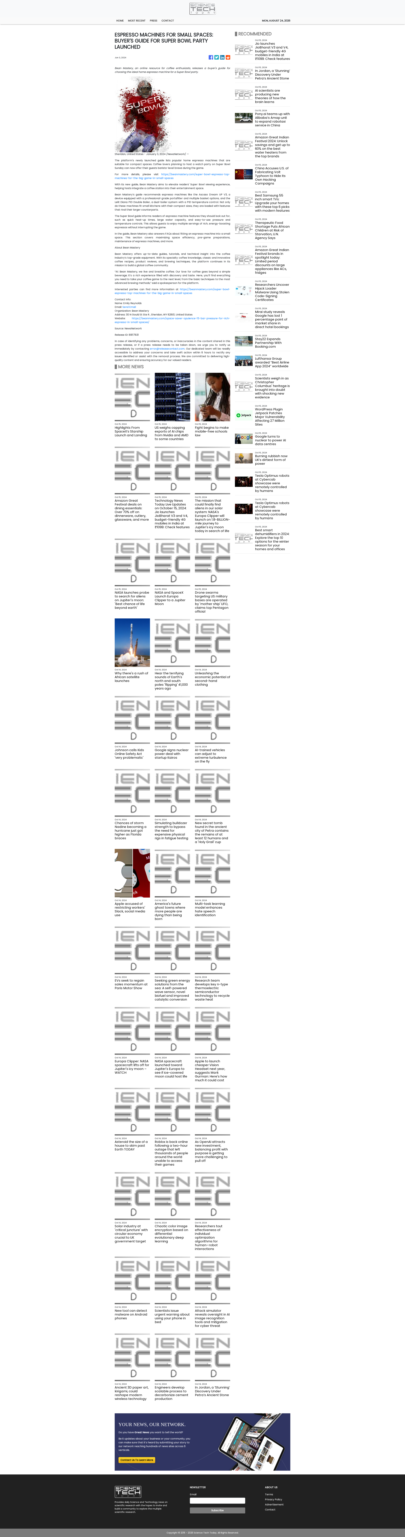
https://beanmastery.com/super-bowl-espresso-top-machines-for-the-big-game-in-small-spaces (172, 176)
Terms (269, 1494)
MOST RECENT (137, 20)
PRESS (153, 20)
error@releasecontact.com (167, 349)
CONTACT (168, 20)
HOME (120, 20)
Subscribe (217, 1510)
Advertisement (274, 1504)
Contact (270, 1509)
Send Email (129, 307)
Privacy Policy (273, 1499)
